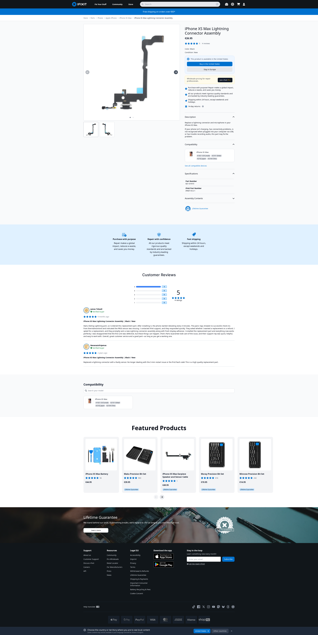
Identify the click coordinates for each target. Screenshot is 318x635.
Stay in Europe (210, 69)
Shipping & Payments (139, 579)
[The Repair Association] (233, 606)
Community (111, 555)
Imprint (133, 559)
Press (109, 571)
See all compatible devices (196, 166)
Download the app (163, 550)
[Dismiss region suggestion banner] (232, 631)
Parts (93, 18)
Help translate (89, 607)
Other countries (220, 631)
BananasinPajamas (98, 345)
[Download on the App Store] (164, 556)
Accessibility (135, 555)
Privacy (133, 563)
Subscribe (228, 559)
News (109, 575)
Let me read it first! (197, 564)
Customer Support (91, 559)
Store (85, 18)
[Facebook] (198, 606)
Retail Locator (112, 563)
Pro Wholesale (113, 559)
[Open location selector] (232, 4)
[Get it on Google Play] (164, 564)
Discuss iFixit (88, 563)
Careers (86, 567)
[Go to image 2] (133, 117)
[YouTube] (213, 606)
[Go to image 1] (130, 117)
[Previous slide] (156, 497)
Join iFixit (225, 80)
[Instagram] (208, 606)
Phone (100, 18)
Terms (132, 567)
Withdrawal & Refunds (139, 571)
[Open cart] (238, 4)
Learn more (96, 530)
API (84, 571)
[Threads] (228, 606)
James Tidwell (96, 309)
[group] (87, 72)
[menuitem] (100, 4)
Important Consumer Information (139, 584)
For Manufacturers (114, 567)
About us (87, 555)
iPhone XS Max (125, 18)
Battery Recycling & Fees (140, 589)
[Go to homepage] (80, 4)
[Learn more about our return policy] (203, 106)
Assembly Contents (194, 198)
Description (190, 117)
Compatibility (191, 144)
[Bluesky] (223, 607)
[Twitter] (203, 606)
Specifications (191, 173)
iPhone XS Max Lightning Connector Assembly (153, 18)
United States (200, 631)
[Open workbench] (226, 4)
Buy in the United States (210, 64)
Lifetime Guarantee (138, 575)
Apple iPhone (111, 18)
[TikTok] (193, 606)
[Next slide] (162, 497)
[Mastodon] (218, 606)
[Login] (244, 4)
